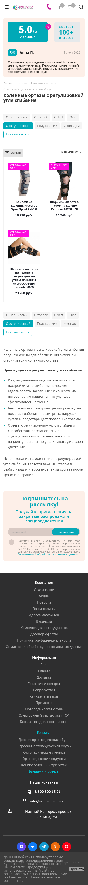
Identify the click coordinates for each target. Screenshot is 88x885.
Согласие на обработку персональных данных (44, 646)
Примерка (44, 702)
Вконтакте (32, 846)
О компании (44, 589)
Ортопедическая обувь (44, 709)
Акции (44, 596)
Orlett (58, 117)
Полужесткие (47, 126)
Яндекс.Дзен (66, 846)
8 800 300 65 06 (48, 791)
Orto (72, 117)
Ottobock (41, 117)
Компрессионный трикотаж (44, 765)
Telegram (44, 846)
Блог (44, 664)
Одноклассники (55, 846)
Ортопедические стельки (44, 752)
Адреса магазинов (44, 615)
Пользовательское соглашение (32, 879)
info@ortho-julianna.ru (47, 801)
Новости (44, 602)
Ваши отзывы (44, 608)
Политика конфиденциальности (44, 640)
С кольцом (72, 126)
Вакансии (44, 621)
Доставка (44, 677)
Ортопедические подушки (44, 758)
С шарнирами (17, 117)
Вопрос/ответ (44, 690)
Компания (44, 582)
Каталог (44, 732)
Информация (44, 657)
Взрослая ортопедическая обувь (44, 746)
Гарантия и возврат (44, 683)
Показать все (16, 134)
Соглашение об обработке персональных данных (48, 554)
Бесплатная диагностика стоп (44, 721)
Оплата (44, 671)
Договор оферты (44, 634)
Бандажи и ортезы (44, 771)
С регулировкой (18, 126)
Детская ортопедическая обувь (44, 739)
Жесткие (70, 323)
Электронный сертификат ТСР (44, 715)
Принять (76, 869)
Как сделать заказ (44, 696)
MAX (21, 846)
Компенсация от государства (44, 627)
